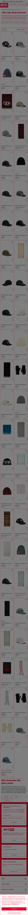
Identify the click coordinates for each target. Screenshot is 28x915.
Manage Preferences (16, 902)
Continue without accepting (14, 912)
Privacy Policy (6, 904)
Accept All (14, 908)
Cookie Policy (15, 904)
